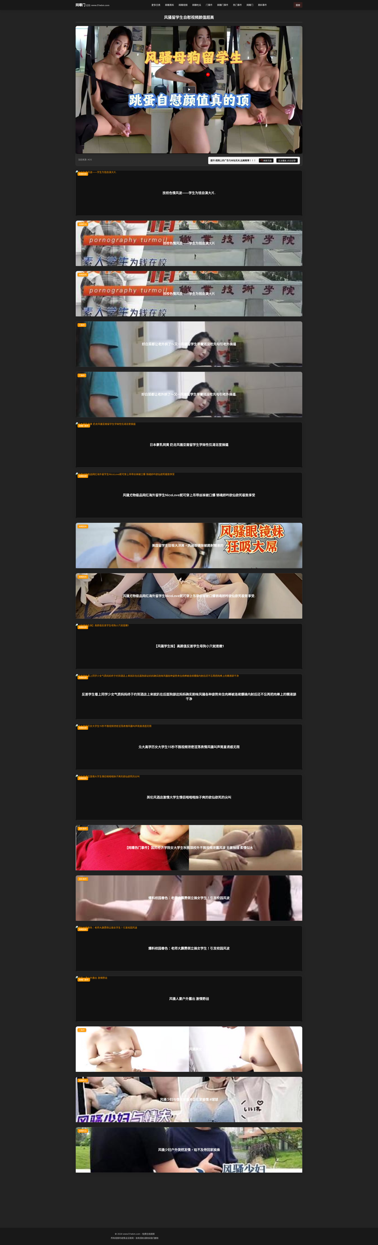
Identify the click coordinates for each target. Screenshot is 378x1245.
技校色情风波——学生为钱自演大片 (189, 243)
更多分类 (155, 5)
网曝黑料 (169, 5)
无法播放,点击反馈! (287, 160)
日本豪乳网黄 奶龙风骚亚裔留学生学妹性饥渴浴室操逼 (189, 445)
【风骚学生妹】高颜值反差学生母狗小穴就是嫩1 (189, 646)
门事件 (209, 5)
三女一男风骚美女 (189, 1049)
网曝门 (80, 5)
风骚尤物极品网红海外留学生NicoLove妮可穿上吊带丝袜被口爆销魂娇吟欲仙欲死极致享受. (189, 596)
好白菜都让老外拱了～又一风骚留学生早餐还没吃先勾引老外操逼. (189, 394)
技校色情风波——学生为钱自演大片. (189, 193)
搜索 (298, 5)
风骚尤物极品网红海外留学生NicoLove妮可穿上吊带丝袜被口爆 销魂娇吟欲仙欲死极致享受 (189, 495)
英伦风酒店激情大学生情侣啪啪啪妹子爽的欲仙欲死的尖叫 (189, 797)
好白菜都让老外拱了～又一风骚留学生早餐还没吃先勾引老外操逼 (189, 344)
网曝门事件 (222, 5)
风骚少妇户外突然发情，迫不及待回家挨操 (189, 1150)
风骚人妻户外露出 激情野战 (189, 999)
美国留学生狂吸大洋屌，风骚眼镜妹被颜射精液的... (189, 545)
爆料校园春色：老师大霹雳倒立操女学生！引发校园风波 (189, 898)
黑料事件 (262, 5)
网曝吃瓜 (196, 5)
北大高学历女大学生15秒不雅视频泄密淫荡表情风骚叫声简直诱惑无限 (189, 747)
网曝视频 (183, 5)
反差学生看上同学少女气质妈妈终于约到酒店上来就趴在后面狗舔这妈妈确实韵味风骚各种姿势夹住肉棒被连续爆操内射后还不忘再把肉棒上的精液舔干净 (189, 696)
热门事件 (237, 5)
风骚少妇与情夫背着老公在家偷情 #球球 (189, 1099)
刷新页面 (267, 160)
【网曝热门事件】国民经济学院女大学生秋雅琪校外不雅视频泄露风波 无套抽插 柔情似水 (189, 848)
